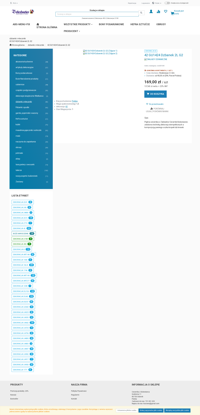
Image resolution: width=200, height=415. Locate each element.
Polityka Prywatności (79, 391)
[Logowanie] (151, 11)
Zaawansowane (88, 18)
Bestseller (14, 399)
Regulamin (75, 395)
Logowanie (146, 3)
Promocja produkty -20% (19, 391)
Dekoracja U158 (112, 18)
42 (66, 106)
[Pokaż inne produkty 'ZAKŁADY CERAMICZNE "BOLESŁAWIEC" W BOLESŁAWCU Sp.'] (155, 59)
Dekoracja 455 (100, 18)
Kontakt (74, 399)
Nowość (13, 395)
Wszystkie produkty (77, 24)
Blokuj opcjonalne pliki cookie (151, 410)
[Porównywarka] (158, 11)
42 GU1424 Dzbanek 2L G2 (58, 45)
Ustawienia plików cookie (126, 410)
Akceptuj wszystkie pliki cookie (177, 410)
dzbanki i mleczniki (36, 45)
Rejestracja (132, 3)
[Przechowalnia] (165, 11)
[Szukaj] (142, 12)
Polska (75, 101)
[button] (158, 3)
